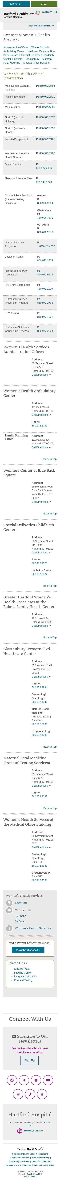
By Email (20, 921)
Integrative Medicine (25, 976)
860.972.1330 (47, 128)
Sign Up (30, 1060)
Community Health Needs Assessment (30, 1154)
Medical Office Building (36, 62)
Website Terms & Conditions (18, 1165)
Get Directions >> (41, 374)
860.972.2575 (47, 117)
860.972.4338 (39, 735)
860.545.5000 (47, 107)
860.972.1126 (45, 288)
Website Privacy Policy (43, 1165)
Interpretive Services (33, 1131)
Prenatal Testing (23, 980)
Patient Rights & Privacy (20, 1161)
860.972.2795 (47, 85)
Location (21, 903)
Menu (46, 12)
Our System (15, 4)
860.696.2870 (45, 232)
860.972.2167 (47, 139)
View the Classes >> (28, 950)
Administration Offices (15, 47)
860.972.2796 (45, 302)
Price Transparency (40, 1158)
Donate (44, 4)
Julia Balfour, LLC (34, 1174)
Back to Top (50, 459)
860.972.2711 (47, 96)
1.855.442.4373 (46, 246)
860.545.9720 (44, 182)
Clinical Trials (22, 969)
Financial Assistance (19, 1158)
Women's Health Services (33, 928)
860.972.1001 (45, 317)
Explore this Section (40, 25)
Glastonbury (32, 59)
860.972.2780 (47, 153)
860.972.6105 (45, 274)
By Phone (20, 916)
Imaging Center (23, 972)
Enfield (18, 59)
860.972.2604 (45, 331)
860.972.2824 (45, 260)
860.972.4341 (39, 702)
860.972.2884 (45, 203)
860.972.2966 (44, 168)
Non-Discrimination (42, 1161)
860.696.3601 (45, 217)
